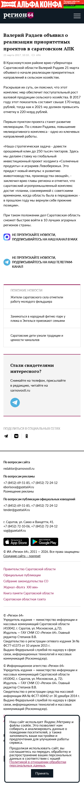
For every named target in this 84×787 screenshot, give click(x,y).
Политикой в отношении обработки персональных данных (37, 763)
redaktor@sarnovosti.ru (18, 468)
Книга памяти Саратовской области (28, 593)
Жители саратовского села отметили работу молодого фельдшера (37, 299)
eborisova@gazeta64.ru (18, 487)
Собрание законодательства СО (25, 581)
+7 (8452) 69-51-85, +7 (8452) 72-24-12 (30, 482)
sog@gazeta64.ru (14, 530)
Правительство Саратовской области (29, 569)
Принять (42, 773)
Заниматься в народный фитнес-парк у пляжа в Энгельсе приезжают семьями (38, 318)
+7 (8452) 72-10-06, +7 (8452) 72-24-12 (30, 526)
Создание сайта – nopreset (21, 556)
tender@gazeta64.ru (16, 510)
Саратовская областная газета (24, 599)
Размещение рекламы (18, 491)
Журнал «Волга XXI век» (20, 587)
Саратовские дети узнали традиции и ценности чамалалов (37, 337)
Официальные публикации (22, 575)
